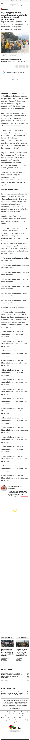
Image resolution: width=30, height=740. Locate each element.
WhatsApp (27, 66)
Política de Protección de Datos (9, 718)
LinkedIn (23, 66)
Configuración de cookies (10, 720)
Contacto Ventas (14, 712)
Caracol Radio (5, 4)
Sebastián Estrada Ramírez (11, 60)
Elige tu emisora (24, 5)
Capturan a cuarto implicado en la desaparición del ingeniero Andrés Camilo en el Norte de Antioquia (12, 693)
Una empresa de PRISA (15, 727)
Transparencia (22, 720)
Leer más (23, 496)
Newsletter (23, 712)
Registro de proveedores (11, 716)
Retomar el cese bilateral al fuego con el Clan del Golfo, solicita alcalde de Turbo (21, 652)
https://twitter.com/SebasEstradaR (22, 60)
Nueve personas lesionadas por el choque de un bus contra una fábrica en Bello (7, 652)
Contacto (6, 712)
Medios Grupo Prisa (15, 731)
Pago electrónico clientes (10, 714)
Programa (13, 5)
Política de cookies (24, 718)
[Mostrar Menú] (1, 4)
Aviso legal (22, 716)
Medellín (5, 9)
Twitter (20, 66)
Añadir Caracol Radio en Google (14, 72)
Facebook (16, 66)
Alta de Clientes (22, 714)
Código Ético (15, 722)
